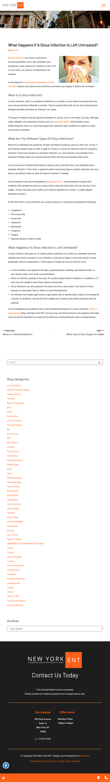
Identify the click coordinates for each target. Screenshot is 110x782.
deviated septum (62, 121)
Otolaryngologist (14, 478)
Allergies (11, 398)
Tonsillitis (11, 574)
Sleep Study (12, 526)
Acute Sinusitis (14, 385)
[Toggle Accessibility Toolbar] (6, 765)
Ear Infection (13, 434)
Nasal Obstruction (15, 460)
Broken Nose (13, 416)
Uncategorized (13, 583)
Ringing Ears (12, 495)
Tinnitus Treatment (15, 565)
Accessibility (36, 761)
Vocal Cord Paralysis (16, 601)
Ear (8, 429)
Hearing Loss (13, 451)
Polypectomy (13, 491)
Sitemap (76, 761)
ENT (9, 438)
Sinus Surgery (13, 508)
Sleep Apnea (12, 517)
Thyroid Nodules (14, 557)
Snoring (10, 530)
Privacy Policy (50, 761)
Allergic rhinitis (14, 394)
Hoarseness (12, 456)
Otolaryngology (14, 482)
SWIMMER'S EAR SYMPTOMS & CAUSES (25, 543)
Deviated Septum (14, 425)
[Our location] (98, 778)
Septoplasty (12, 500)
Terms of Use (64, 761)
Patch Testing (13, 486)
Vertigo (10, 587)
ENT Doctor (12, 442)
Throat (10, 548)
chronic (59, 181)
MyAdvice (84, 756)
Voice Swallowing (15, 605)
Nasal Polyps (13, 464)
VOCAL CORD (13, 596)
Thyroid (10, 552)
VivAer (10, 592)
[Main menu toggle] (103, 5)
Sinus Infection (14, 504)
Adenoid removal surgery (18, 390)
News (9, 469)
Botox (9, 412)
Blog (9, 407)
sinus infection (17, 58)
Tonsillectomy (13, 570)
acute (50, 181)
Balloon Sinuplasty (15, 403)
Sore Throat (12, 535)
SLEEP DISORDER (15, 521)
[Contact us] (106, 778)
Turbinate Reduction (16, 579)
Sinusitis (11, 513)
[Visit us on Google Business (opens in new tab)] (3, 778)
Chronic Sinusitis (14, 420)
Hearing (10, 447)
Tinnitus (10, 561)
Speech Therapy (14, 539)
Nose (9, 473)
